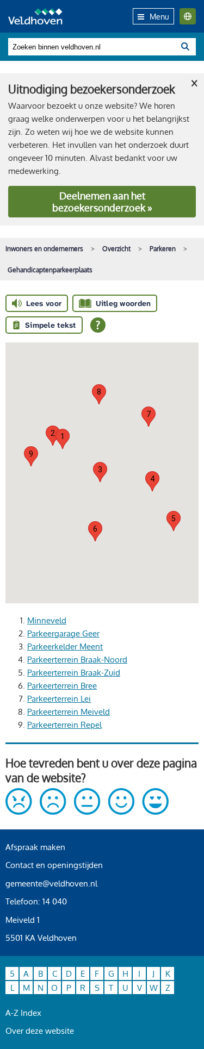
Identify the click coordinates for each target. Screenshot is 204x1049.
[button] (62, 438)
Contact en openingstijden (54, 865)
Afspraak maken (35, 847)
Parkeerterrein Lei (59, 699)
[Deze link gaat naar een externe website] (87, 812)
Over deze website (39, 1031)
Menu (159, 16)
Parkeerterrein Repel (64, 725)
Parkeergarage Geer (63, 633)
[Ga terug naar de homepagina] (35, 16)
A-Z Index (23, 1013)
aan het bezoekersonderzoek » (102, 202)
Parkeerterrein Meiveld (68, 712)
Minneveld (46, 620)
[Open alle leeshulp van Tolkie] (98, 325)
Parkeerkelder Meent (65, 646)
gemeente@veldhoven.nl (51, 883)
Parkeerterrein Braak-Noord (77, 659)
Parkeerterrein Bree (62, 685)
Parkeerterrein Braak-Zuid (73, 672)
